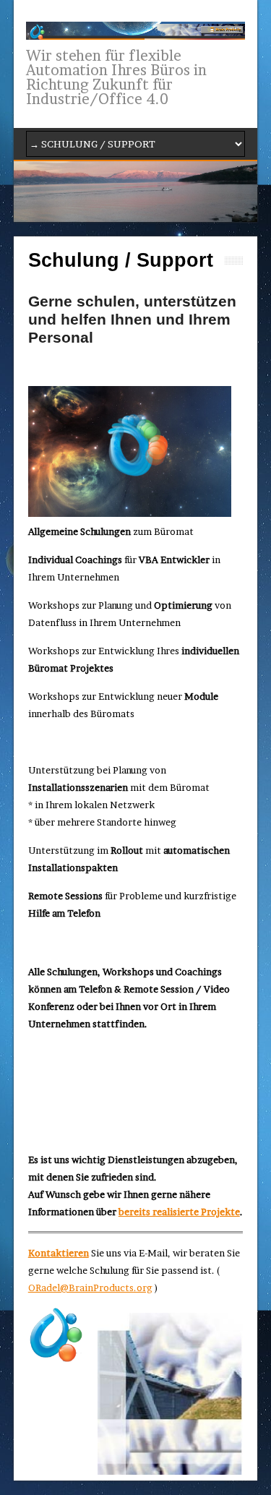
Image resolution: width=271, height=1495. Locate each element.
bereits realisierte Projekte (179, 1211)
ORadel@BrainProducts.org (90, 1287)
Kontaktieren (58, 1253)
